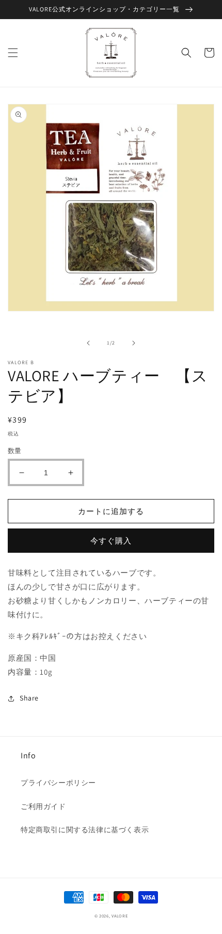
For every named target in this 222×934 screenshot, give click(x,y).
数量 (15, 450)
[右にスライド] (133, 343)
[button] (13, 52)
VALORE (120, 916)
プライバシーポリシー (58, 782)
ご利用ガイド (43, 806)
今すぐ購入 (111, 541)
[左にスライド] (88, 343)
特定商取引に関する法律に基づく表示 (85, 829)
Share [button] (29, 698)
